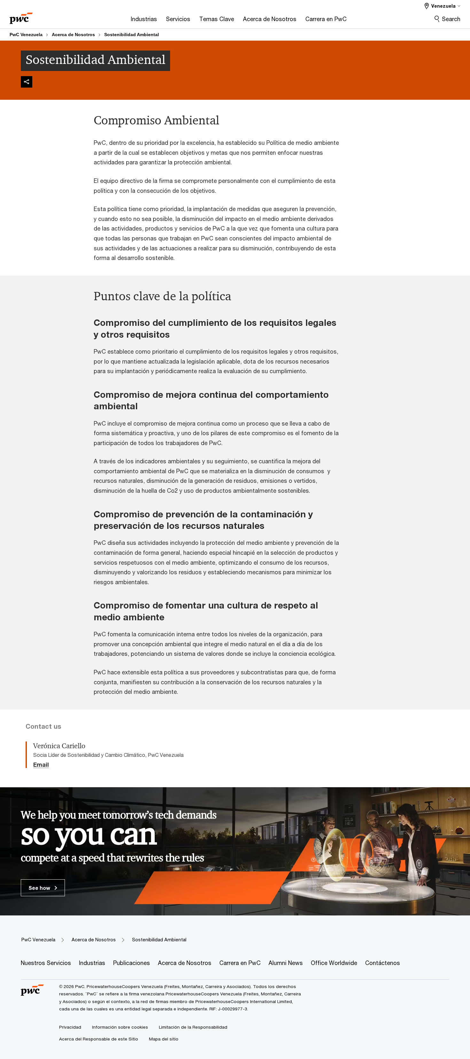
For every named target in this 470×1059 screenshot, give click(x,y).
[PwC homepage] (21, 16)
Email (41, 765)
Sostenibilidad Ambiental (131, 34)
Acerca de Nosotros (73, 34)
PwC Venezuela (26, 34)
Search (451, 18)
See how (39, 888)
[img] (26, 82)
